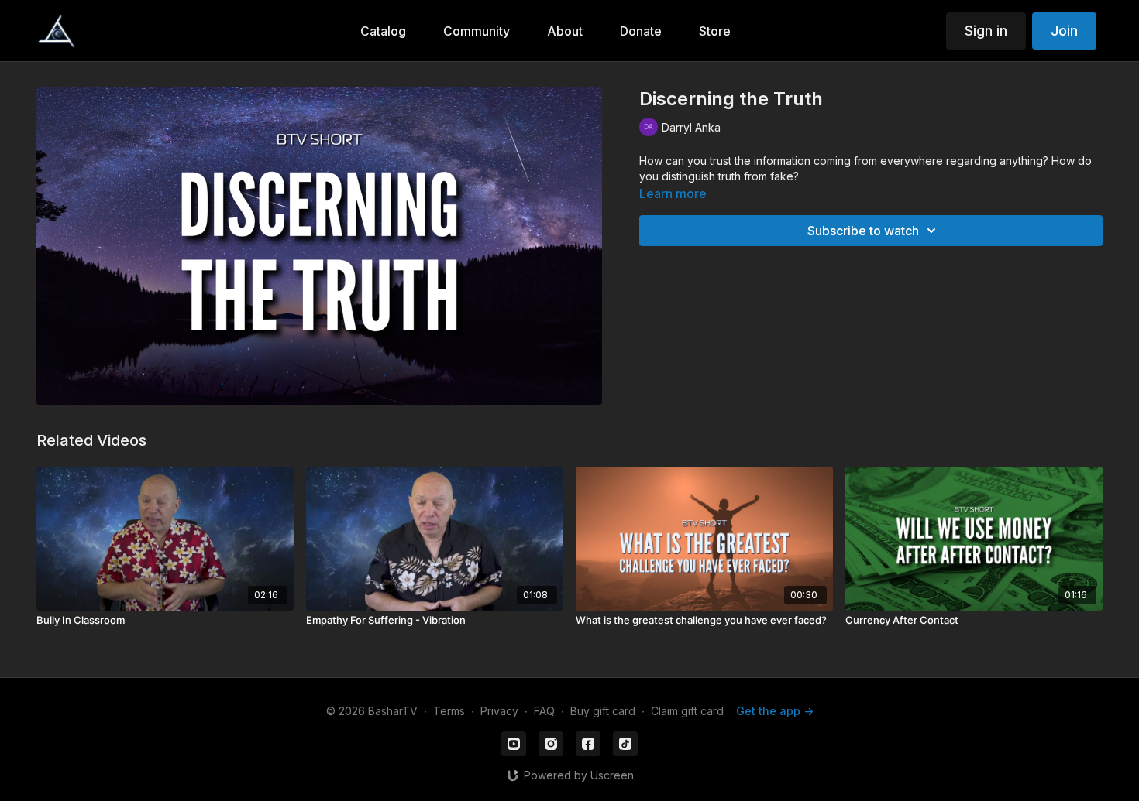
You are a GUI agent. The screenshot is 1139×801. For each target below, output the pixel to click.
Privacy (499, 710)
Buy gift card (602, 710)
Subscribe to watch (863, 230)
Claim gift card (687, 710)
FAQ (544, 710)
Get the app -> (775, 710)
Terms (449, 710)
